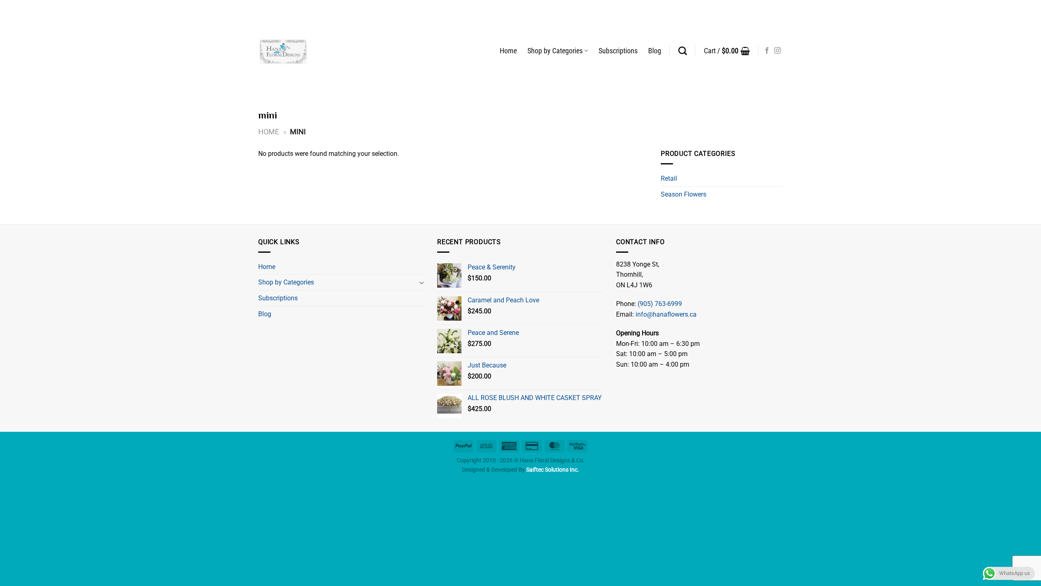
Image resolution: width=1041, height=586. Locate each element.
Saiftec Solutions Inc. (552, 469)
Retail (669, 178)
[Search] (682, 51)
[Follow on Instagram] (777, 51)
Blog (654, 51)
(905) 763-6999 (660, 304)
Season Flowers (683, 194)
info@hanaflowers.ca (666, 314)
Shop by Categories (555, 51)
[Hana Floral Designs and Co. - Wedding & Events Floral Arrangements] (283, 51)
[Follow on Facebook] (767, 51)
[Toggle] (421, 282)
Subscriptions (618, 51)
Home (508, 51)
